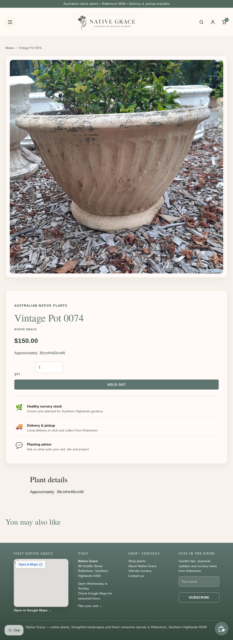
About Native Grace (142, 566)
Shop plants (136, 561)
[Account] (213, 22)
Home (9, 48)
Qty (17, 374)
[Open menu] (10, 22)
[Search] (201, 22)
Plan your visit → (90, 606)
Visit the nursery (140, 571)
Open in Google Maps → (33, 610)
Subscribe (199, 597)
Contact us (136, 576)
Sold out (116, 384)
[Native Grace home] (106, 22)
